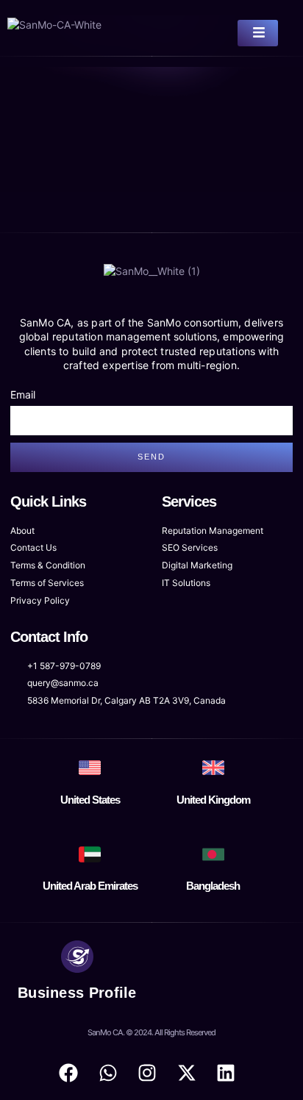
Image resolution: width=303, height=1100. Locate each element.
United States (90, 799)
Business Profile (77, 993)
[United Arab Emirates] (90, 854)
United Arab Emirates (90, 885)
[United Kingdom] (213, 768)
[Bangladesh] (213, 854)
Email (22, 394)
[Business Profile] (77, 956)
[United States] (90, 768)
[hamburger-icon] (258, 33)
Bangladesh (213, 885)
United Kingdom (213, 799)
